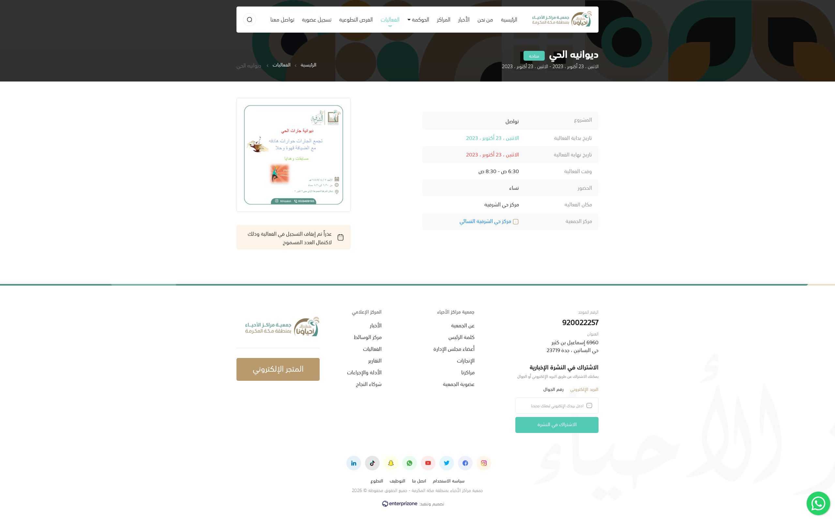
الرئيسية (507, 19)
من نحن (485, 19)
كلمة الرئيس (461, 336)
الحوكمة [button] (420, 19)
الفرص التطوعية (356, 19)
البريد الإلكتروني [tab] (584, 388)
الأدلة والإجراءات (364, 372)
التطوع (377, 480)
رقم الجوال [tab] (553, 388)
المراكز (443, 19)
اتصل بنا (419, 480)
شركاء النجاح (369, 383)
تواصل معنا (282, 19)
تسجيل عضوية (316, 19)
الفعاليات (390, 19)
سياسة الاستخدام (448, 480)
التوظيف (397, 480)
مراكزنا (468, 372)
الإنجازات (466, 360)
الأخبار (464, 19)
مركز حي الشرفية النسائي (486, 220)
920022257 (580, 321)
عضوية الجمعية (459, 383)
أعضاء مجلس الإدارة (454, 348)
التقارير (375, 360)
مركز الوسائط (368, 336)
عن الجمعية (463, 325)
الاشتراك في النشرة (557, 423)
